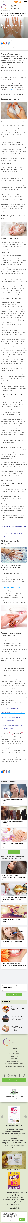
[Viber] (6, 43)
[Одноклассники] (4, 43)
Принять (22, 1219)
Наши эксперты (14, 1051)
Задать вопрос (14, 1080)
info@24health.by (15, 1208)
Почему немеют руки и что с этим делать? (13, 712)
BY (20, 1)
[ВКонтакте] (2, 43)
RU (16, 1)
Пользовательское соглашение (14, 1063)
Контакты (14, 1058)
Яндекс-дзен (14, 765)
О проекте (14, 1048)
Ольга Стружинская (10, 45)
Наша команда (14, 1056)
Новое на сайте (6, 1001)
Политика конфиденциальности (14, 1061)
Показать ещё (14, 852)
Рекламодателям (14, 1053)
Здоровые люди (11, 89)
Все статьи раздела (14, 994)
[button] (2, 1116)
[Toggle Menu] (25, 1)
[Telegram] (9, 43)
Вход (2, 1)
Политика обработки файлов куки (14, 1066)
